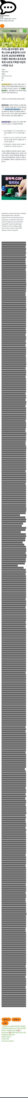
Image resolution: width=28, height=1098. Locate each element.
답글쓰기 (9, 1037)
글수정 (3, 1039)
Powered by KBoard (8, 1041)
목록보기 (4, 1037)
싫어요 (16, 1019)
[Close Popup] (2, 26)
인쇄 (5, 1023)
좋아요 (6, 1019)
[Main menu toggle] (24, 31)
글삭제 (7, 1039)
